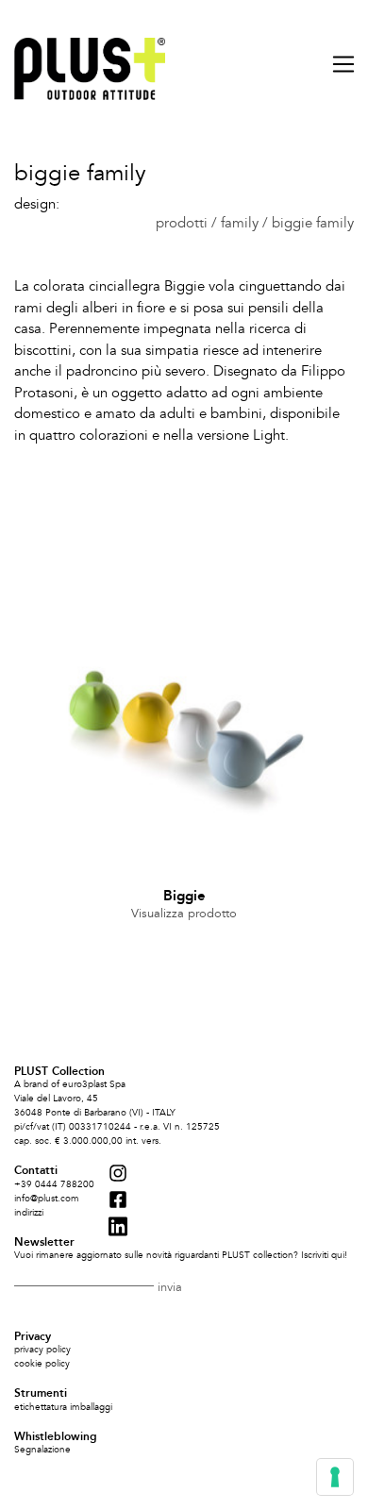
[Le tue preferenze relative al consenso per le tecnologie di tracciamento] (335, 1477)
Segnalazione (42, 1449)
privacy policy (42, 1349)
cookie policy (42, 1363)
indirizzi (28, 1212)
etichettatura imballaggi (63, 1407)
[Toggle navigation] (337, 64)
